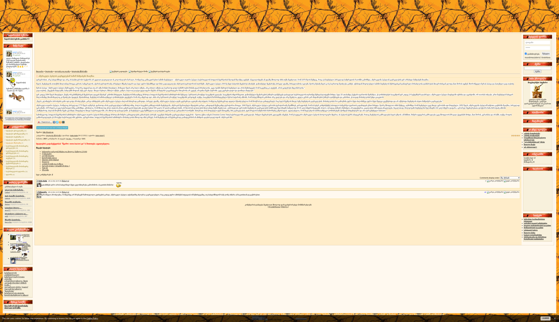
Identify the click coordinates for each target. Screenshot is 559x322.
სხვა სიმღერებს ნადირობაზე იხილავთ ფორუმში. (16, 307)
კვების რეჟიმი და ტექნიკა (52, 164)
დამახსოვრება (533, 54)
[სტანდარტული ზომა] (138, 71)
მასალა (65, 181)
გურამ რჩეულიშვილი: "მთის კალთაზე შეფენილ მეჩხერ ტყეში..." (16, 283)
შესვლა (284, 207)
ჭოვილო (45, 162)
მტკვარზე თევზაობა (13, 202)
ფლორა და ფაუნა (62, 71)
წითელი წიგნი (529, 144)
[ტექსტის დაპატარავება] (159, 71)
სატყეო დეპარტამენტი (533, 235)
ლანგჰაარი (47, 154)
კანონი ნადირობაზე (532, 133)
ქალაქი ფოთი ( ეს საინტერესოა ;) (56, 166)
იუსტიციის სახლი (531, 230)
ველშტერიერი (48, 156)
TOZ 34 (45, 168)
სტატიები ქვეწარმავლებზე (16, 140)
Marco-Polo (8, 222)
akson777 (8, 210)
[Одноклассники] (60, 122)
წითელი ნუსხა (529, 233)
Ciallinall (7, 192)
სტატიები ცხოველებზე (15, 131)
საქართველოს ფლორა (15, 171)
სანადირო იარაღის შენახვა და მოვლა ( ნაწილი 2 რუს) (64, 152)
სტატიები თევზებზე (13, 137)
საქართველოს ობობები (14, 293)
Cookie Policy (92, 318)
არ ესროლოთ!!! (530, 147)
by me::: (69, 139)
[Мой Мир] (63, 122)
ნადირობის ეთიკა (49, 158)
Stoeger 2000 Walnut (50, 160)
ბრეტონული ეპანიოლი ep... (16, 214)
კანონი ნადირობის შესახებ (22, 259)
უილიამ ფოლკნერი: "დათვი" (16, 287)
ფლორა (9, 174)
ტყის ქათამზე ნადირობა (15, 196)
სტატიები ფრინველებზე (15, 134)
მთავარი (39, 71)
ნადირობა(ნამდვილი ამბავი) (16, 295)
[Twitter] (57, 122)
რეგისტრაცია (274, 207)
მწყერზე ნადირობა (13, 220)
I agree (545, 318)
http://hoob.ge (48, 132)
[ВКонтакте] (54, 122)
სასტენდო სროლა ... (13, 208)
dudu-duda (74, 135)
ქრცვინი (45, 170)
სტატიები (49, 71)
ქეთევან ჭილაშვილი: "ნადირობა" (13, 290)
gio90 (6, 216)
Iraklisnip (7, 198)
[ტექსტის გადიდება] (118, 71)
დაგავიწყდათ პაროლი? (533, 57)
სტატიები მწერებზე (13, 143)
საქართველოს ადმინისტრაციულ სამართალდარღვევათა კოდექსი (14, 276)
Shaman (7, 204)
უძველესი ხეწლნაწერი (14, 190)
